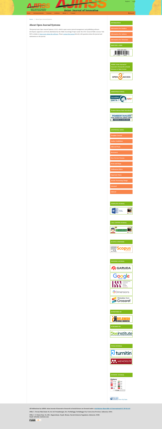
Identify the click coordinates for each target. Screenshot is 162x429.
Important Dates (116, 175)
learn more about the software (49, 34)
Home (28, 13)
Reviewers (114, 152)
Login (133, 1)
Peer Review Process (117, 158)
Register (127, 1)
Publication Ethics (117, 169)
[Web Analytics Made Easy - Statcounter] (114, 399)
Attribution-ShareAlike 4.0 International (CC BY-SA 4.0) (112, 408)
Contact (73, 13)
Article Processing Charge (119, 180)
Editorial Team (115, 147)
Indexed (113, 192)
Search (132, 13)
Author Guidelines (117, 141)
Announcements (38, 13)
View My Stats (123, 399)
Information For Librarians (119, 40)
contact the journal (69, 34)
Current (48, 13)
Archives (57, 13)
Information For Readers (119, 28)
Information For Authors (119, 34)
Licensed (114, 186)
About (64, 13)
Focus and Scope (116, 163)
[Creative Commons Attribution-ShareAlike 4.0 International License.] (32, 420)
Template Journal (116, 135)
